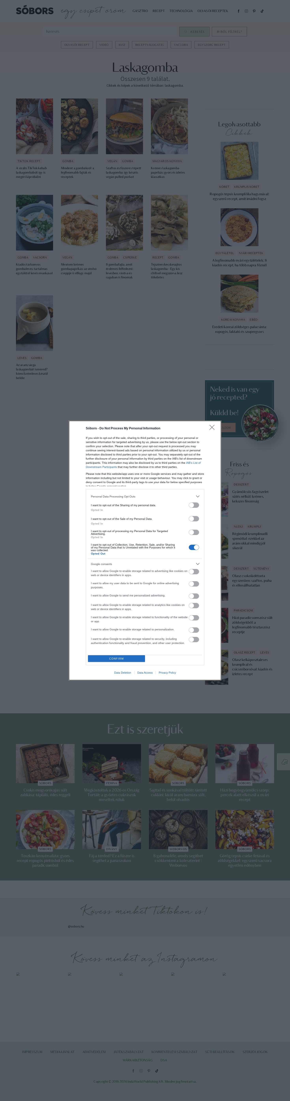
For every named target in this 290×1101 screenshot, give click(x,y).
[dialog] (145, 550)
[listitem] (145, 496)
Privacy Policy (167, 672)
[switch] (194, 505)
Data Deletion (122, 672)
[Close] (213, 428)
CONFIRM (116, 658)
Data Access (145, 672)
